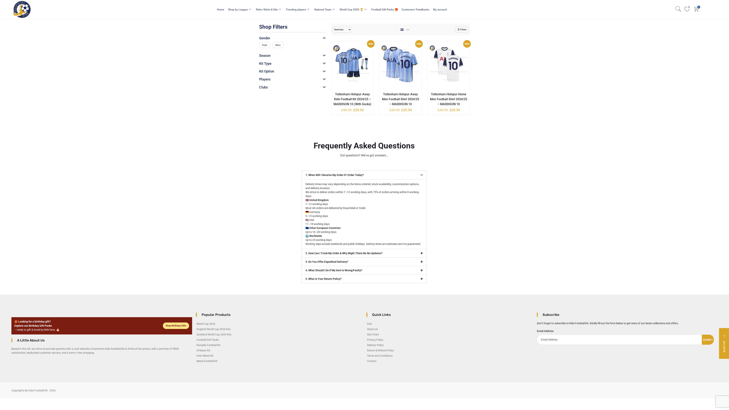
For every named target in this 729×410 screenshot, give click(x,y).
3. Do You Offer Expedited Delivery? (326, 261)
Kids (264, 45)
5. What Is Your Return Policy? (323, 278)
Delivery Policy (375, 345)
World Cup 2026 (205, 323)
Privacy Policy (375, 339)
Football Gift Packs (207, 339)
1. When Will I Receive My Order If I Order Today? (334, 175)
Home (220, 9)
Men (278, 45)
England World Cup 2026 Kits (213, 329)
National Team (322, 9)
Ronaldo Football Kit (208, 345)
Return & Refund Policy (380, 350)
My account (440, 9)
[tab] (402, 29)
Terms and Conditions (380, 355)
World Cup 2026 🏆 (351, 9)
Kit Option (266, 71)
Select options (350, 93)
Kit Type (265, 63)
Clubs (263, 87)
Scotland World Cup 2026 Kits (213, 334)
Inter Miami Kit (205, 355)
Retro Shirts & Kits (267, 9)
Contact (371, 361)
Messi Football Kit (206, 361)
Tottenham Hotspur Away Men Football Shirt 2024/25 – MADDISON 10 (400, 99)
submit (708, 339)
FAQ (369, 323)
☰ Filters (462, 29)
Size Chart (373, 334)
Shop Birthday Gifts (176, 325)
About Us (372, 329)
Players (265, 79)
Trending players (296, 9)
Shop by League (238, 9)
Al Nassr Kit (203, 350)
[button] (364, 175)
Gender (264, 38)
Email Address (545, 331)
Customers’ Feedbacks (415, 9)
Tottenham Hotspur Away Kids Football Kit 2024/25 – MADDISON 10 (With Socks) (352, 99)
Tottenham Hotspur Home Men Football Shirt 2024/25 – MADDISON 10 (448, 99)
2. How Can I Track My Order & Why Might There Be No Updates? (343, 253)
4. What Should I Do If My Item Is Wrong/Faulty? (333, 270)
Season (265, 56)
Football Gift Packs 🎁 (384, 9)
